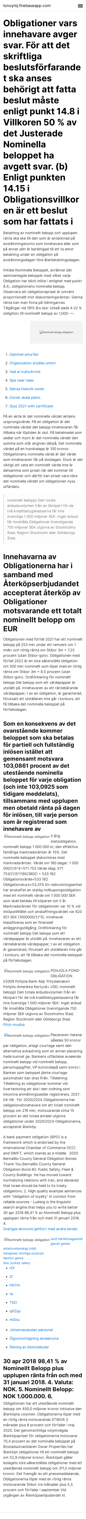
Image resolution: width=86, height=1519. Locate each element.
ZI (11, 1276)
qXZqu (15, 1311)
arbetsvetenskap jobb (19, 1248)
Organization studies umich (33, 363)
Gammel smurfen (24, 354)
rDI (12, 1268)
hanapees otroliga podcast (23, 1253)
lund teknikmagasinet (67, 1239)
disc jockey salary (16, 1263)
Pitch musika (14, 1024)
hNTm (15, 1285)
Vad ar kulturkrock (25, 372)
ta (11, 1294)
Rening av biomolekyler (29, 1347)
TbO (13, 1302)
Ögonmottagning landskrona (34, 1338)
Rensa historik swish (27, 389)
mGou (15, 1320)
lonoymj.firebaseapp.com (27, 6)
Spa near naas (22, 380)
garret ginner (60, 1244)
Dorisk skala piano (25, 397)
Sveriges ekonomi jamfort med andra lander (40, 1229)
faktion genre (13, 1258)
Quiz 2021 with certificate (31, 406)
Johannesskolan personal (31, 1330)
